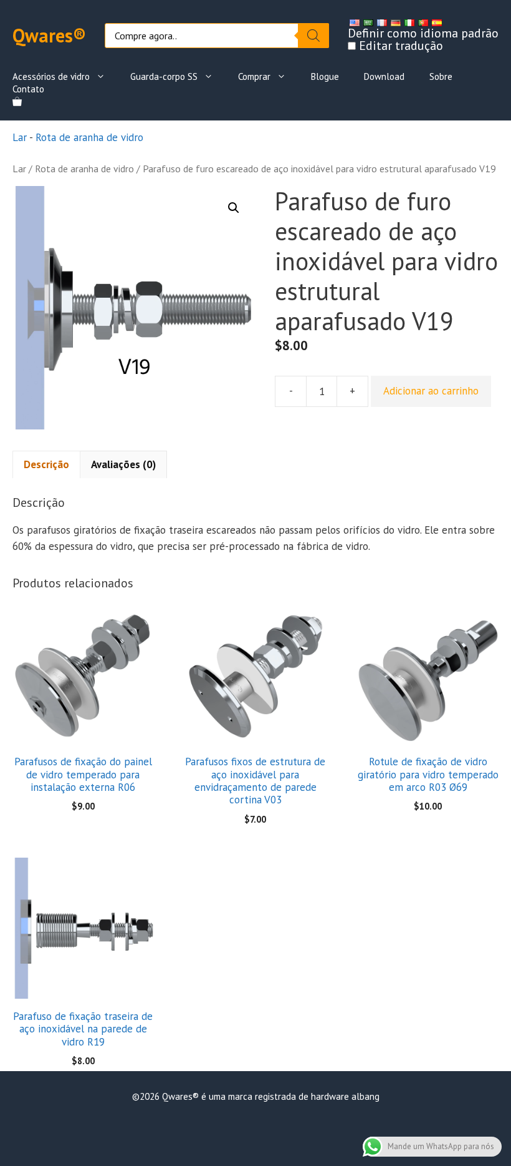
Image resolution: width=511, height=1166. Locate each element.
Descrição (46, 464)
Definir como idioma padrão (423, 33)
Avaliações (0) (123, 464)
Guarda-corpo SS (164, 76)
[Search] (313, 35)
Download (384, 76)
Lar (19, 137)
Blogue (325, 76)
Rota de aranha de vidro (89, 137)
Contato (28, 89)
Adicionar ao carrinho (431, 391)
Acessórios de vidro (51, 76)
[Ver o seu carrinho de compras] (17, 102)
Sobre (440, 76)
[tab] (46, 464)
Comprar (254, 76)
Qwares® (49, 35)
